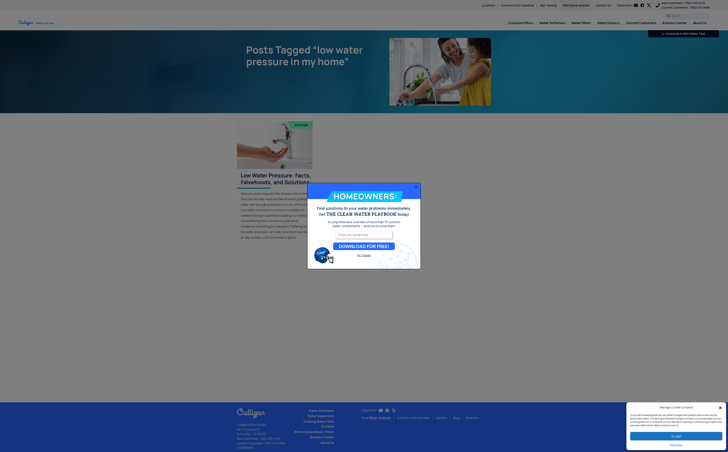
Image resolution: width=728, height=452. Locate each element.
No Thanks (364, 255)
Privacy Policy (676, 445)
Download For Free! (364, 246)
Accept (676, 436)
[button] (720, 407)
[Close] (416, 186)
